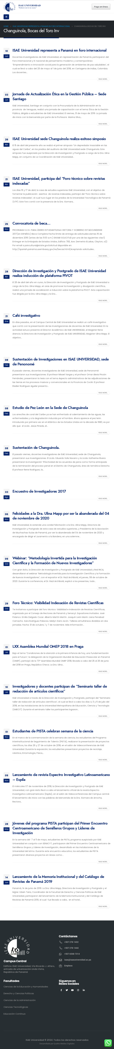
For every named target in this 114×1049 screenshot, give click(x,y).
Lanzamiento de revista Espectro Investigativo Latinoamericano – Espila (61, 777)
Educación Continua (14, 1013)
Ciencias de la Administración (20, 1000)
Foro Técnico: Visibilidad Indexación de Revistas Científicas (57, 602)
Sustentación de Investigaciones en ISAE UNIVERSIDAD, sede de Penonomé (60, 362)
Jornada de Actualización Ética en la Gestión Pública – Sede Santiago (59, 96)
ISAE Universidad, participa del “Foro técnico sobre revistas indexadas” (58, 181)
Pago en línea (101, 6)
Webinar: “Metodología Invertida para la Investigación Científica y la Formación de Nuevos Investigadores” (54, 560)
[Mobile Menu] (6, 16)
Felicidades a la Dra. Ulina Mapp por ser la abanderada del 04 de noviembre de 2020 (60, 516)
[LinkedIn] (83, 990)
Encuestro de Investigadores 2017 (39, 491)
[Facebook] (61, 990)
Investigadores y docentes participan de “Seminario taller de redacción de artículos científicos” (59, 689)
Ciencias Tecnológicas (16, 1007)
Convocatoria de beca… (31, 223)
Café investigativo (26, 315)
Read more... (103, 79)
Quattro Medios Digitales (64, 1043)
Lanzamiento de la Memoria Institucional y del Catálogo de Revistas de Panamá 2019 (58, 879)
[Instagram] (78, 990)
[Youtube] (72, 990)
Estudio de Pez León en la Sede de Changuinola (50, 407)
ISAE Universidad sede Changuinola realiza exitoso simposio (59, 138)
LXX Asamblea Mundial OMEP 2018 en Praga (47, 646)
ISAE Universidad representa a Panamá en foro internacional (59, 50)
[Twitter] (66, 990)
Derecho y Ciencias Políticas (19, 993)
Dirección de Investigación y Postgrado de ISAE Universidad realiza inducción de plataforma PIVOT (59, 273)
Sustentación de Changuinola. (36, 447)
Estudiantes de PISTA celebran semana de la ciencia (52, 731)
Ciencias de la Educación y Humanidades (26, 986)
